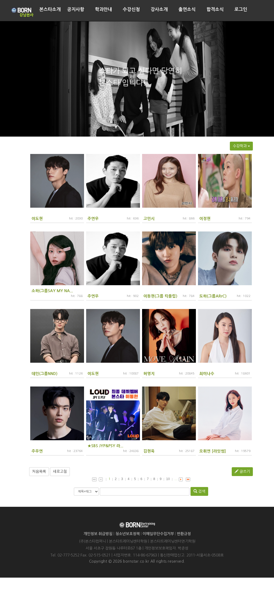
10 (168, 479)
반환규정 (184, 534)
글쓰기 (244, 471)
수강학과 (240, 146)
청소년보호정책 (127, 534)
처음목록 (39, 471)
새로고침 (60, 471)
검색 (201, 491)
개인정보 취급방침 (97, 534)
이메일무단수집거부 (158, 534)
